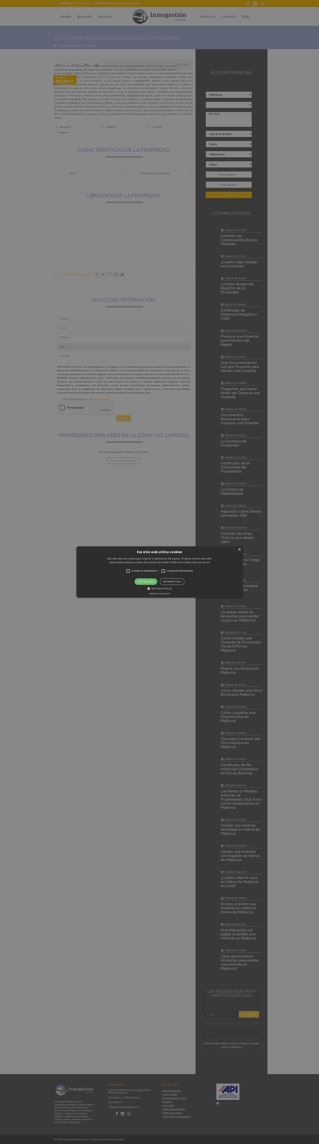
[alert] (159, 572)
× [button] (239, 549)
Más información (201, 562)
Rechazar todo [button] (172, 581)
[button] (159, 572)
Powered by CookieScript (159, 594)
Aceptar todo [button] (146, 581)
